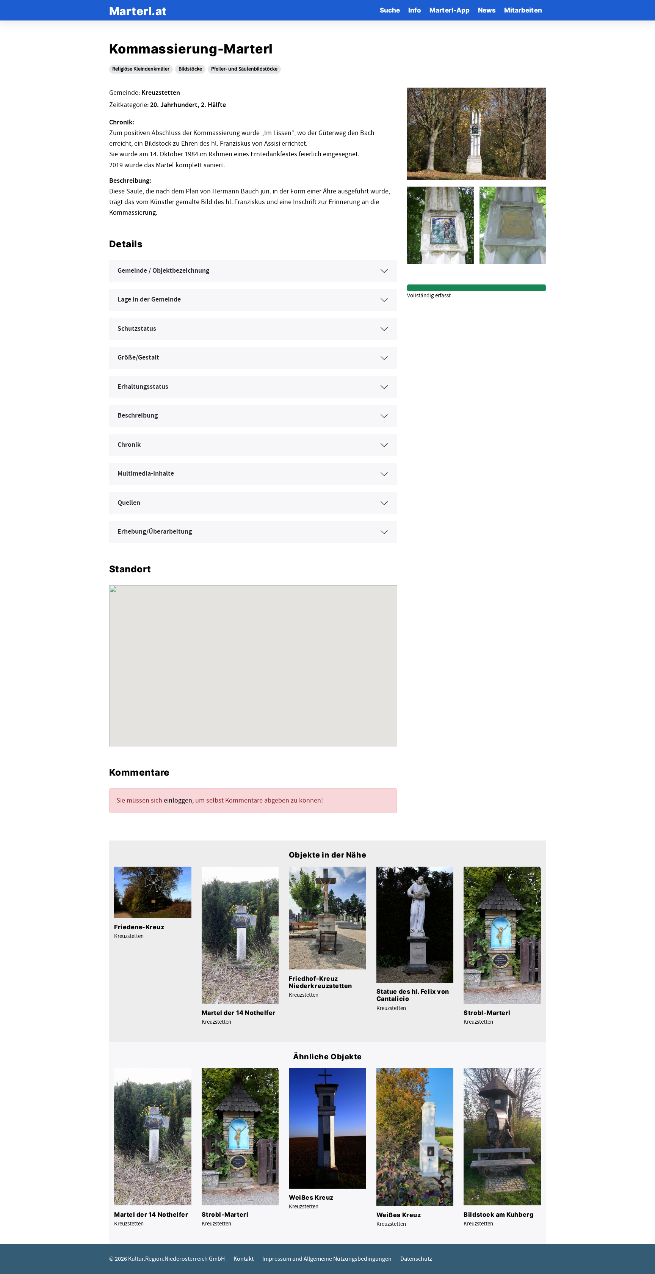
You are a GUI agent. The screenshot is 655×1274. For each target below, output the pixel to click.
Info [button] (414, 10)
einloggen (178, 800)
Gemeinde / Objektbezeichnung (163, 270)
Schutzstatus (137, 328)
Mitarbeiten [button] (523, 10)
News (487, 10)
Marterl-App (449, 10)
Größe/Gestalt (138, 357)
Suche (390, 10)
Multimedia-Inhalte (146, 473)
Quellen (129, 502)
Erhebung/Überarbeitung (155, 531)
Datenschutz (416, 1259)
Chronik (129, 444)
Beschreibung (138, 415)
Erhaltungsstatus (143, 386)
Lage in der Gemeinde (149, 299)
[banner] (138, 10)
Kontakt (243, 1259)
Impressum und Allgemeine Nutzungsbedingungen (327, 1259)
